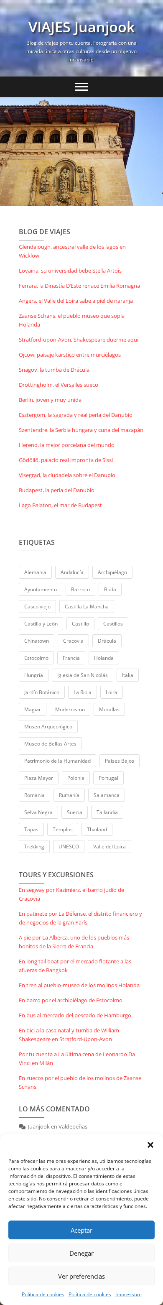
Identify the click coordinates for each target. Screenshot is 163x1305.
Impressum (128, 1294)
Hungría (33, 675)
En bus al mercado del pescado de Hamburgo (75, 1015)
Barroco (80, 589)
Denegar (81, 1253)
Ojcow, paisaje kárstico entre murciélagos (70, 354)
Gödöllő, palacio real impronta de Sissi (66, 460)
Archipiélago (112, 572)
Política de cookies (43, 1294)
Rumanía (69, 795)
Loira (111, 692)
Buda (110, 589)
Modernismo (70, 709)
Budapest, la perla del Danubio (56, 490)
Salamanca (107, 795)
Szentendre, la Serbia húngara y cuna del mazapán (81, 430)
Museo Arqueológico (48, 726)
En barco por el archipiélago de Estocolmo (70, 1000)
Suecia (74, 812)
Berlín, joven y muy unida (50, 400)
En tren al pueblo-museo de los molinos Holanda (79, 985)
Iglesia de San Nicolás (82, 675)
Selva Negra (38, 812)
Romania (34, 795)
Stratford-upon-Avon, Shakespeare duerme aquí (78, 339)
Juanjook (39, 1126)
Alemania (35, 572)
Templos (63, 829)
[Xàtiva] (81, 151)
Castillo (80, 623)
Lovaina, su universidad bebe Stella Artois (70, 270)
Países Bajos (119, 760)
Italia (127, 675)
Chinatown (36, 640)
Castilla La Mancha (87, 606)
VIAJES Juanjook (81, 26)
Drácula (107, 640)
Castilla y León (41, 623)
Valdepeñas (73, 1126)
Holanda (104, 657)
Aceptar (81, 1230)
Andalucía (72, 572)
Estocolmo (36, 657)
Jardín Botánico (41, 692)
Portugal (108, 777)
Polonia (75, 777)
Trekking (34, 846)
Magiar (32, 709)
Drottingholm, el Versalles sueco (58, 384)
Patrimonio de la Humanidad (57, 760)
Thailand (97, 829)
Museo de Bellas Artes (50, 743)
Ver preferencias (81, 1276)
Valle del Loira (109, 846)
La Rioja (83, 692)
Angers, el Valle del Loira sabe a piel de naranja (76, 300)
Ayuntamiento (40, 589)
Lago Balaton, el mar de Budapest (60, 505)
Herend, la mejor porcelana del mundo (67, 445)
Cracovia (73, 640)
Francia (71, 657)
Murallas (109, 709)
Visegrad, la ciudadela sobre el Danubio (67, 475)
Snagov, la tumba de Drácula (54, 369)
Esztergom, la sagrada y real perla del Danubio (75, 415)
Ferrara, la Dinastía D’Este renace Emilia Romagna (79, 285)
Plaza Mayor (38, 777)
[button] (150, 1145)
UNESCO (69, 846)
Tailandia (107, 812)
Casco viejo (37, 606)
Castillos (113, 623)
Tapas (31, 829)
